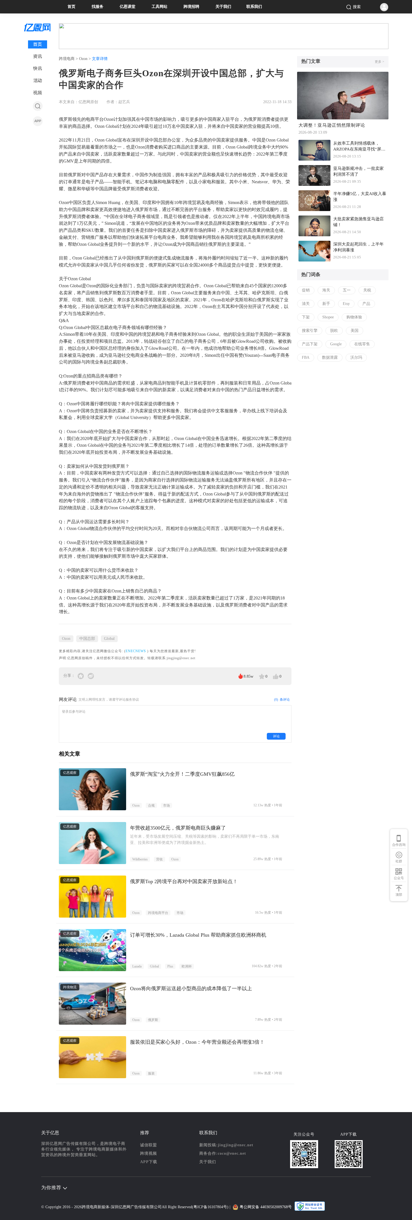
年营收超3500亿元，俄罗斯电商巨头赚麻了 (178, 828)
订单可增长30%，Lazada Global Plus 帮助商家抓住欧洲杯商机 (198, 935)
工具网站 (159, 6)
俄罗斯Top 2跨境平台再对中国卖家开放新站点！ (184, 881)
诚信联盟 (148, 1145)
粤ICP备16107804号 (210, 1207)
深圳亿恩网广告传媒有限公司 (136, 1207)
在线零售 (362, 344)
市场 (166, 805)
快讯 (37, 68)
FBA (305, 357)
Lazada (137, 966)
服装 (151, 1073)
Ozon (66, 638)
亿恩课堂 (127, 6)
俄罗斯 (153, 1020)
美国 (354, 330)
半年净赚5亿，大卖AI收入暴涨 (359, 196)
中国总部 (87, 638)
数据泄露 (330, 357)
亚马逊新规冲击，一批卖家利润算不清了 (358, 171)
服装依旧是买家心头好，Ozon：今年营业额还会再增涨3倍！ (197, 1042)
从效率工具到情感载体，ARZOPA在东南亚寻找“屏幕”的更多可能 (357, 147)
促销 (306, 290)
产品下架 (310, 344)
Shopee (328, 317)
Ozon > (85, 59)
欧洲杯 (187, 966)
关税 (367, 290)
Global (109, 638)
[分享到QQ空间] (81, 675)
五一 (347, 290)
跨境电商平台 (158, 913)
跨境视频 (148, 1153)
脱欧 (334, 330)
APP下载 (148, 1162)
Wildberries (140, 859)
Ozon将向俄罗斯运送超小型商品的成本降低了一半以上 (191, 988)
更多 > (379, 62)
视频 (37, 92)
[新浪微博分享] (90, 675)
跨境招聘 (191, 6)
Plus (170, 966)
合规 (151, 805)
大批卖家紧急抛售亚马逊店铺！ (358, 222)
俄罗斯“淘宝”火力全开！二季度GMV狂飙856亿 (182, 774)
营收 (159, 859)
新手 (326, 304)
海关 (326, 290)
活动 (37, 80)
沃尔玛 (356, 357)
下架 (306, 317)
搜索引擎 (310, 330)
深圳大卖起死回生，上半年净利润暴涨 (358, 247)
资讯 (37, 56)
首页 (71, 6)
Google (336, 344)
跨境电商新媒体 (95, 1207)
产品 (366, 304)
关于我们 (223, 6)
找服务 (97, 6)
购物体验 (354, 317)
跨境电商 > (69, 59)
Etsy (346, 304)
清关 (306, 304)
